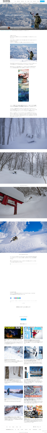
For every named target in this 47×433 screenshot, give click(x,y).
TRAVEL (29, 3)
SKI (12, 3)
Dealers (28, 1)
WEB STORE (42, 1)
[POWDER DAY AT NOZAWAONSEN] (13, 352)
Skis (15, 1)
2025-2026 (22, 1)
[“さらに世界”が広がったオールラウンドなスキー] (33, 372)
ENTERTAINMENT (35, 3)
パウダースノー (29, 300)
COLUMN (40, 3)
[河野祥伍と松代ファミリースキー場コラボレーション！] (33, 411)
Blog (31, 1)
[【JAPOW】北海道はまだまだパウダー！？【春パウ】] (13, 410)
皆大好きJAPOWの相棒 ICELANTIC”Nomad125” (32, 340)
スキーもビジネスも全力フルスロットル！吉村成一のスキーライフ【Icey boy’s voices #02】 (33, 360)
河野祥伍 (24, 303)
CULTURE (20, 3)
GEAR (15, 3)
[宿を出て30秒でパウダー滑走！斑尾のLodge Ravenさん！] (13, 332)
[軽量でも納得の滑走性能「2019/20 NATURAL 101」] (13, 372)
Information (34, 1)
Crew (25, 1)
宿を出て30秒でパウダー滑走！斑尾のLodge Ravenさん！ (13, 340)
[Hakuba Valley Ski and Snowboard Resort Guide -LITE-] (13, 391)
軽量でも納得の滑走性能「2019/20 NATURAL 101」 (12, 379)
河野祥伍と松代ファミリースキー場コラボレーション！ (33, 418)
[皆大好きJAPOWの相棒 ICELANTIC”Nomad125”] (33, 332)
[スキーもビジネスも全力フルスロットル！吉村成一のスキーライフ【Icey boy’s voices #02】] (33, 352)
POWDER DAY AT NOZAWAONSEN (10, 359)
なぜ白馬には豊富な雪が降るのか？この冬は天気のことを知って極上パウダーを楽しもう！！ (33, 399)
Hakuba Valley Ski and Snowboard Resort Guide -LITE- (13, 399)
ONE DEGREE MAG (9, 429)
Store (20, 426)
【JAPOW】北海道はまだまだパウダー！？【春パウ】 (12, 416)
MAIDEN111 (20, 300)
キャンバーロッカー (24, 300)
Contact (38, 1)
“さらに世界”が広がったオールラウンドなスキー (32, 379)
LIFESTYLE (24, 3)
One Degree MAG (7, 3)
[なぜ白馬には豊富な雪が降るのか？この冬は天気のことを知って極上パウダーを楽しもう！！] (33, 391)
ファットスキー (33, 300)
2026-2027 (18, 1)
